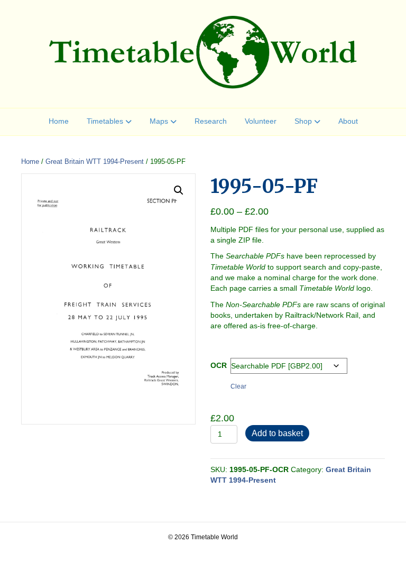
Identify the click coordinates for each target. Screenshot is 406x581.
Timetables (105, 121)
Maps (159, 121)
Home (59, 121)
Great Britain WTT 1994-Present (94, 161)
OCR (218, 365)
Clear (238, 386)
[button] (178, 190)
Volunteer (260, 121)
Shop (303, 121)
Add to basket (277, 433)
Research (211, 121)
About (348, 121)
